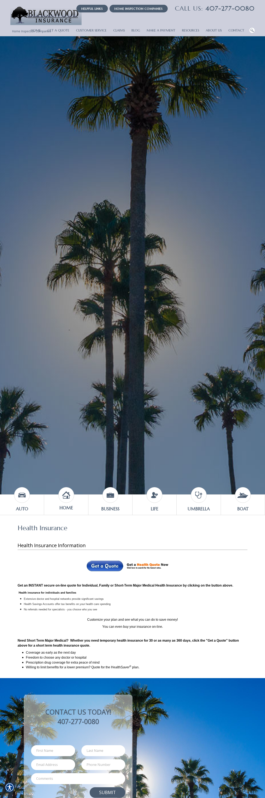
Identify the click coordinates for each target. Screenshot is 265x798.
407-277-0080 (215, 8)
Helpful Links (92, 9)
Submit (107, 792)
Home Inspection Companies (138, 9)
